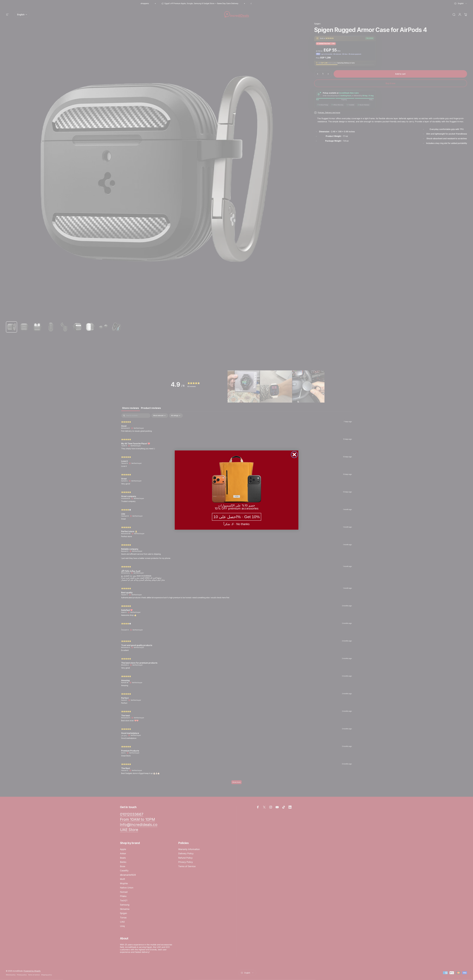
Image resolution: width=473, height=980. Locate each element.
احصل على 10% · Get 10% (236, 517)
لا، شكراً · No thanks (236, 524)
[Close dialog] (294, 454)
